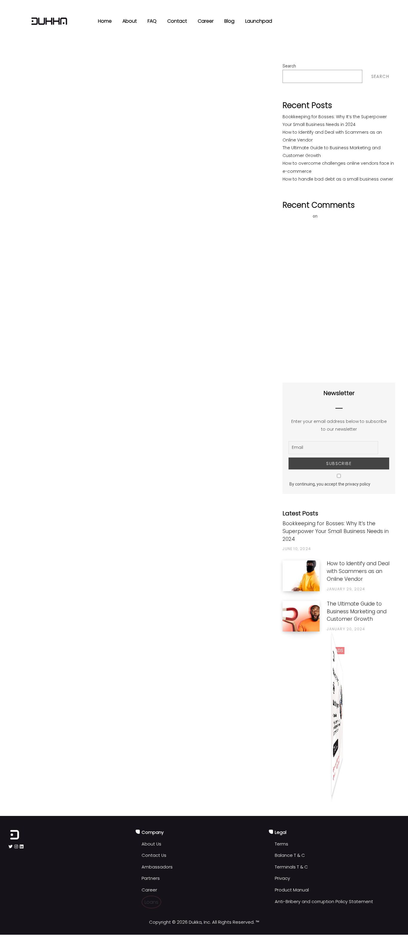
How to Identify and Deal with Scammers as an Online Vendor (358, 571)
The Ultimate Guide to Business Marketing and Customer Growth (356, 611)
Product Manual (292, 890)
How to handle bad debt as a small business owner (338, 179)
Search (289, 66)
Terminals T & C (291, 867)
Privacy (282, 878)
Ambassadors (157, 867)
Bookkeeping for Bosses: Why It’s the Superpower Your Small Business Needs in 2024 (336, 531)
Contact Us (154, 855)
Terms (281, 844)
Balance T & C (290, 855)
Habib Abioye (297, 216)
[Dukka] (49, 21)
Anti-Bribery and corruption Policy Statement (324, 902)
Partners (151, 878)
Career (149, 890)
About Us (151, 844)
